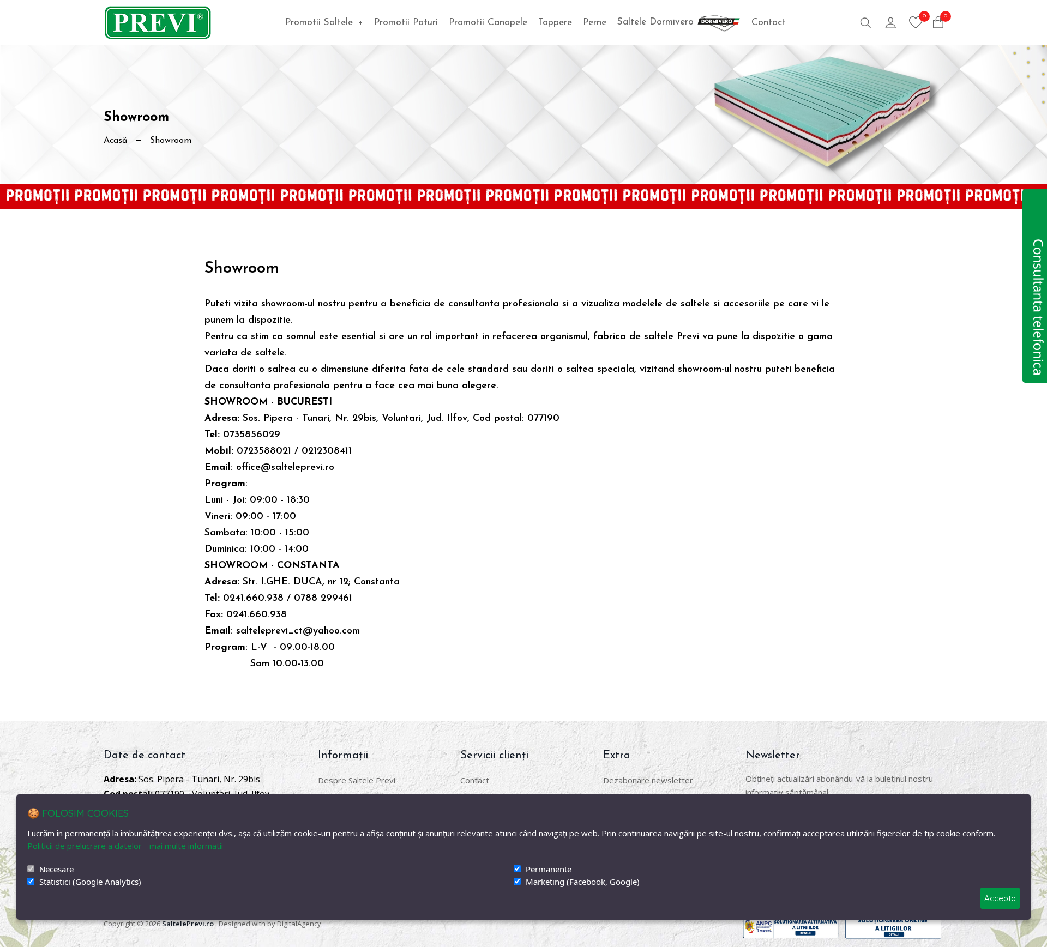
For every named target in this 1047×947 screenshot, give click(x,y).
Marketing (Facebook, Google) (583, 882)
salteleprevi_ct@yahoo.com (298, 631)
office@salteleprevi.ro (287, 468)
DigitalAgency (299, 923)
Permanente (548, 869)
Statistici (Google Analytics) (90, 882)
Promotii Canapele (488, 22)
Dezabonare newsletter (648, 780)
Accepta (1000, 898)
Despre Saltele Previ (356, 780)
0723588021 (264, 451)
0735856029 (251, 435)
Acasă (115, 140)
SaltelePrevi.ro (188, 923)
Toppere (555, 22)
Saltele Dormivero (657, 22)
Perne (594, 22)
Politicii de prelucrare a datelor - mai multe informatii (125, 845)
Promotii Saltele (324, 22)
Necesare (56, 869)
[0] (916, 22)
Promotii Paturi (406, 22)
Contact (768, 22)
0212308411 (327, 451)
